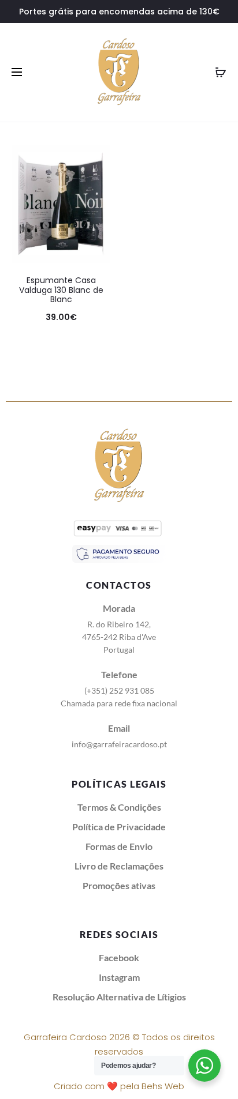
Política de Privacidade (119, 826)
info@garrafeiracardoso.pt (119, 744)
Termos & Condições (119, 806)
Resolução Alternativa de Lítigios (119, 996)
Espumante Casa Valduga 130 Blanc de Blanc (61, 290)
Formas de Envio (119, 846)
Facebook (119, 957)
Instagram (119, 977)
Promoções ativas (119, 885)
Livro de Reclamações (119, 865)
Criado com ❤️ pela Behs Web (119, 1086)
